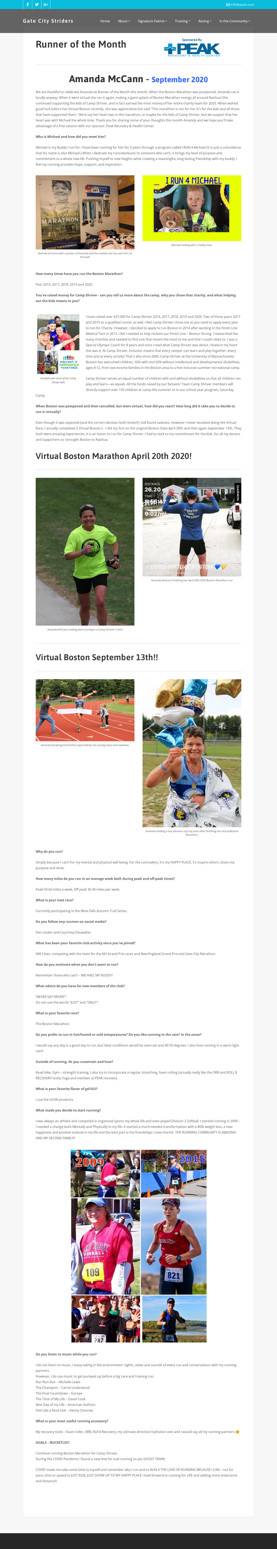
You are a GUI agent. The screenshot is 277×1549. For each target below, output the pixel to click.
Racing (204, 21)
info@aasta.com (242, 4)
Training (182, 21)
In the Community (233, 21)
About (123, 21)
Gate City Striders (48, 21)
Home (105, 21)
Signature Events (151, 21)
